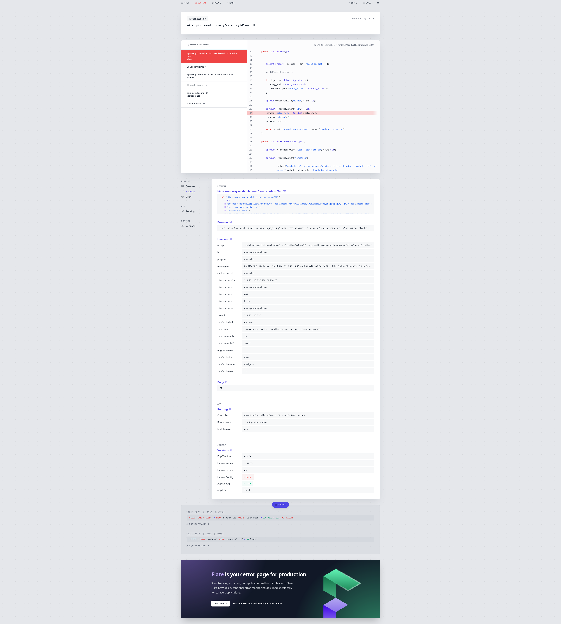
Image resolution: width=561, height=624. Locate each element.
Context (185, 221)
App (183, 206)
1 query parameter (199, 524)
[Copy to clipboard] (370, 197)
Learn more (220, 603)
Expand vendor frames (199, 44)
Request (185, 181)
